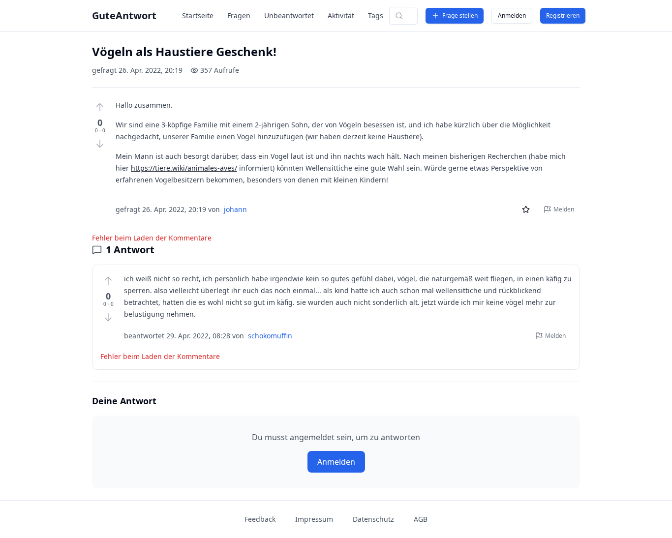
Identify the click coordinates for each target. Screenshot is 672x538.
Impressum (314, 519)
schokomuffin (270, 335)
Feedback (259, 519)
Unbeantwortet (289, 15)
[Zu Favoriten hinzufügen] (526, 209)
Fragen (238, 15)
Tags (375, 15)
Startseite (198, 15)
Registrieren (563, 15)
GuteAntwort (124, 15)
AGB (421, 519)
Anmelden (512, 15)
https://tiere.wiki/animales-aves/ (184, 168)
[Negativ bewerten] (100, 143)
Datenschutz (373, 519)
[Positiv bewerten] (100, 107)
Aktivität (341, 15)
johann (235, 209)
